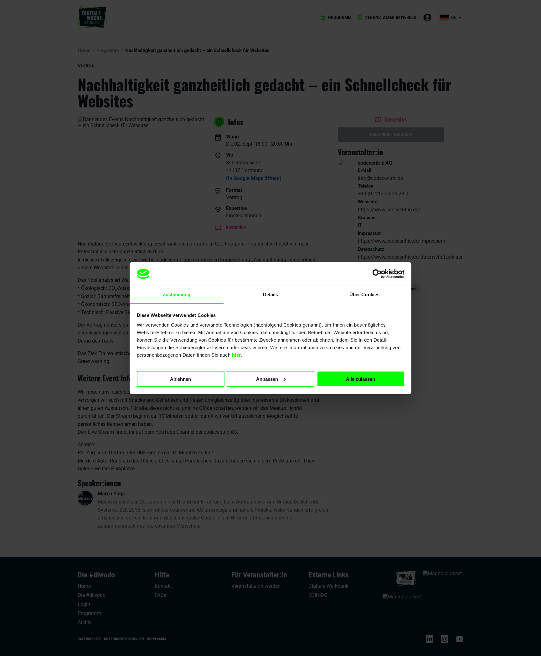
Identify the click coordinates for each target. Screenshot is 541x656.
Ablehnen (180, 378)
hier (236, 355)
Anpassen (267, 378)
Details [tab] (270, 294)
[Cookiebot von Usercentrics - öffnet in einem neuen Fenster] (377, 274)
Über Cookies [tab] (364, 294)
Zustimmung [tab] (177, 294)
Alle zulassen (360, 378)
